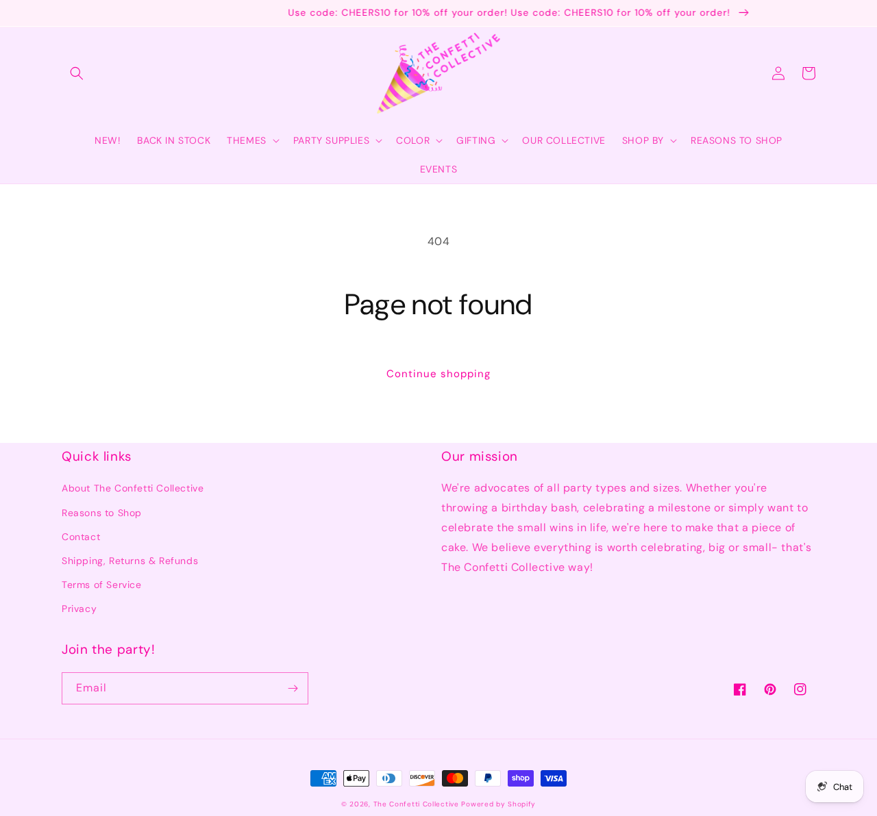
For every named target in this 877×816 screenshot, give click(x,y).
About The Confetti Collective (132, 488)
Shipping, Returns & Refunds (130, 560)
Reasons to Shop (102, 513)
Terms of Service (102, 584)
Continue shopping (438, 374)
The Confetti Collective (416, 804)
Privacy (79, 608)
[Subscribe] (292, 688)
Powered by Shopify (498, 804)
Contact (81, 537)
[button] (77, 73)
